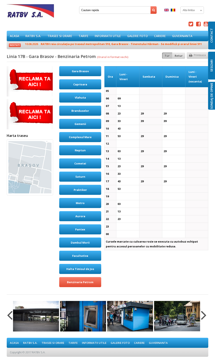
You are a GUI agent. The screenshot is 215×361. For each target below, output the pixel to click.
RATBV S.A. (33, 36)
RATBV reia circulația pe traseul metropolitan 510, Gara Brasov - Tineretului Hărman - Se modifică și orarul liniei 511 (113, 44)
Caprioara (80, 84)
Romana (173, 10)
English (166, 10)
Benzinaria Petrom (80, 282)
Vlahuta (80, 97)
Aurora (80, 216)
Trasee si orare (59, 36)
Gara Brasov (80, 71)
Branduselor (80, 111)
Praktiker (80, 190)
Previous (10, 318)
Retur (179, 56)
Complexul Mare (80, 137)
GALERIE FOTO (137, 36)
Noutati (15, 45)
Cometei (80, 163)
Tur (167, 56)
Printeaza (200, 55)
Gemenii (80, 124)
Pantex (80, 229)
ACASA (14, 36)
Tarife (83, 36)
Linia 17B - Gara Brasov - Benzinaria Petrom (30, 12)
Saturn (80, 177)
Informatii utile (108, 36)
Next (204, 318)
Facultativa (80, 256)
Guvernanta (182, 36)
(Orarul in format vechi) (112, 57)
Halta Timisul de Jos (80, 269)
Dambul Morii (80, 242)
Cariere (160, 36)
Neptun (80, 150)
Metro (80, 203)
